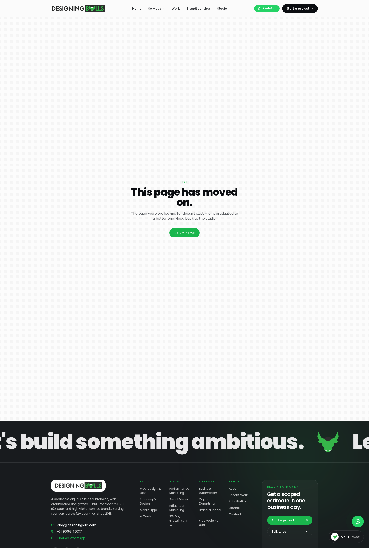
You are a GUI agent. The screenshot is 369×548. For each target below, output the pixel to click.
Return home (184, 233)
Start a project (297, 8)
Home (136, 8)
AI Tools (145, 516)
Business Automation (208, 490)
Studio (222, 8)
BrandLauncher (198, 8)
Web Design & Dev (150, 490)
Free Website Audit (208, 523)
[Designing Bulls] (78, 8)
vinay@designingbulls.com (76, 525)
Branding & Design (148, 501)
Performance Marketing (179, 490)
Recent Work (238, 495)
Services (154, 8)
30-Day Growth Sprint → (179, 520)
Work (176, 8)
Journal (234, 508)
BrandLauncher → (210, 512)
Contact (235, 514)
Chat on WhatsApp (71, 538)
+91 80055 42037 (69, 531)
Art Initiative (237, 501)
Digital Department (208, 501)
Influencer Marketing (176, 508)
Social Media (178, 499)
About (233, 488)
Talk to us (279, 531)
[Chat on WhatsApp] (358, 521)
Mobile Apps (149, 510)
